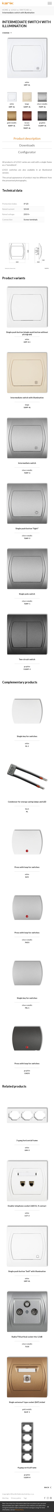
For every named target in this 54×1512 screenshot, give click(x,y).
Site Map (5, 1498)
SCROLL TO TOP (42, 1484)
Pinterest (51, 1498)
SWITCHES (24, 10)
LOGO (14, 10)
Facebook (45, 1498)
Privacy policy (16, 1498)
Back (46, 1487)
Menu (50, 3)
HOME (5, 10)
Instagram (48, 1498)
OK (48, 1507)
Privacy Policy (19, 1509)
